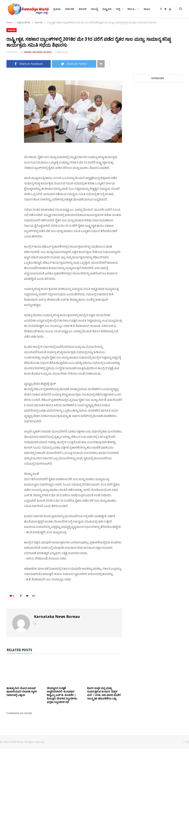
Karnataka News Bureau (38, 52)
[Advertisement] (158, 127)
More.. (132, 9)
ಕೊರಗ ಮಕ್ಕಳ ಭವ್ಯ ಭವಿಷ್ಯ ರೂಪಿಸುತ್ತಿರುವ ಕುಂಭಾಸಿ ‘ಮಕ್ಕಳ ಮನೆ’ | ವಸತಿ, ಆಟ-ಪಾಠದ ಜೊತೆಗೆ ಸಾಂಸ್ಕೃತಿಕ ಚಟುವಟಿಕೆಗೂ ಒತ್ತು (104, 693)
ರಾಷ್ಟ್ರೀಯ (107, 9)
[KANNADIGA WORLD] (28, 9)
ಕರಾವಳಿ (83, 9)
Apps (147, 9)
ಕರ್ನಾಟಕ (69, 9)
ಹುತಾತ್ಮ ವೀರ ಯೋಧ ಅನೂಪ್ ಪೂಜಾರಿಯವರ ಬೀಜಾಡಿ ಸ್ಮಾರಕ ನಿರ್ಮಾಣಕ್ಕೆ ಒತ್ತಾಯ (21, 691)
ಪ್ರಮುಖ (57, 9)
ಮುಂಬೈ (94, 9)
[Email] (11, 108)
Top (187, 741)
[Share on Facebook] (11, 89)
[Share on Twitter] (11, 99)
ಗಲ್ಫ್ (118, 9)
